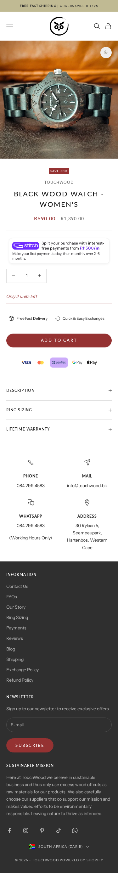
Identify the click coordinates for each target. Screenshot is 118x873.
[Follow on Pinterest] (42, 830)
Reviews (14, 638)
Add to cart (59, 340)
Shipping (15, 659)
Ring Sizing (17, 617)
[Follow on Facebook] (9, 830)
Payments (16, 628)
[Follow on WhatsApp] (75, 830)
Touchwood (59, 182)
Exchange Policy (22, 670)
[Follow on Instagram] (26, 830)
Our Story (15, 607)
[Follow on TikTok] (58, 830)
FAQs (11, 597)
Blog (10, 649)
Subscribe (29, 745)
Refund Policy (19, 680)
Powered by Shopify (81, 860)
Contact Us (17, 586)
